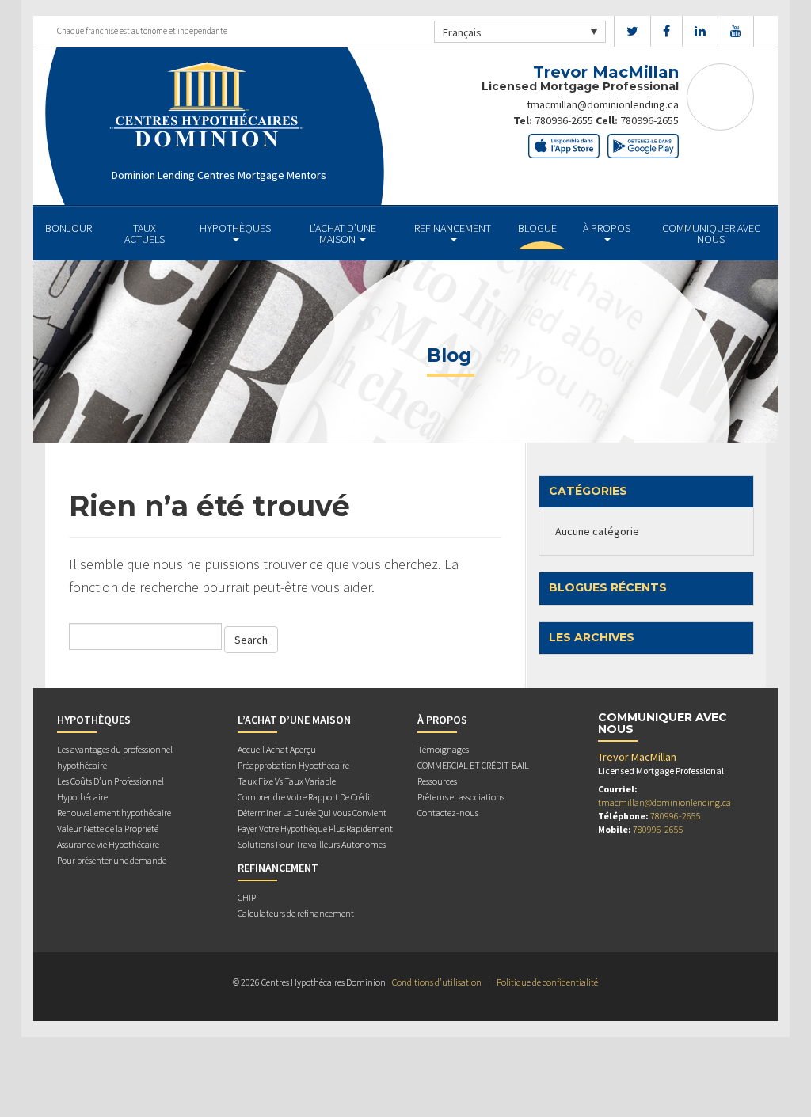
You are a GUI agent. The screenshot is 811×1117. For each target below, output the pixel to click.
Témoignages (443, 749)
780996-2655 (564, 120)
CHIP (247, 897)
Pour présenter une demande (111, 860)
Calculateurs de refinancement (296, 913)
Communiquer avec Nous (711, 233)
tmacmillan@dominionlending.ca (603, 104)
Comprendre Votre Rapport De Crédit (305, 797)
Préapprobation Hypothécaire (293, 765)
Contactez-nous (447, 813)
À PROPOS (606, 228)
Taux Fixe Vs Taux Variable (287, 781)
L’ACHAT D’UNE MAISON (343, 233)
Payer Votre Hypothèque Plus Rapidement (315, 828)
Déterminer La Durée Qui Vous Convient (312, 813)
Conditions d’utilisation (437, 982)
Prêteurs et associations (460, 797)
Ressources (437, 781)
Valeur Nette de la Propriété (107, 828)
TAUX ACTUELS (144, 233)
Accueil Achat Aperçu (277, 749)
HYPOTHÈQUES (235, 228)
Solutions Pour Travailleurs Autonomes (312, 844)
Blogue (537, 228)
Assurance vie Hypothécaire (108, 844)
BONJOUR (68, 228)
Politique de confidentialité (547, 982)
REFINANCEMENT (452, 228)
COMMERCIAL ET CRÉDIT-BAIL (473, 765)
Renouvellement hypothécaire (114, 813)
